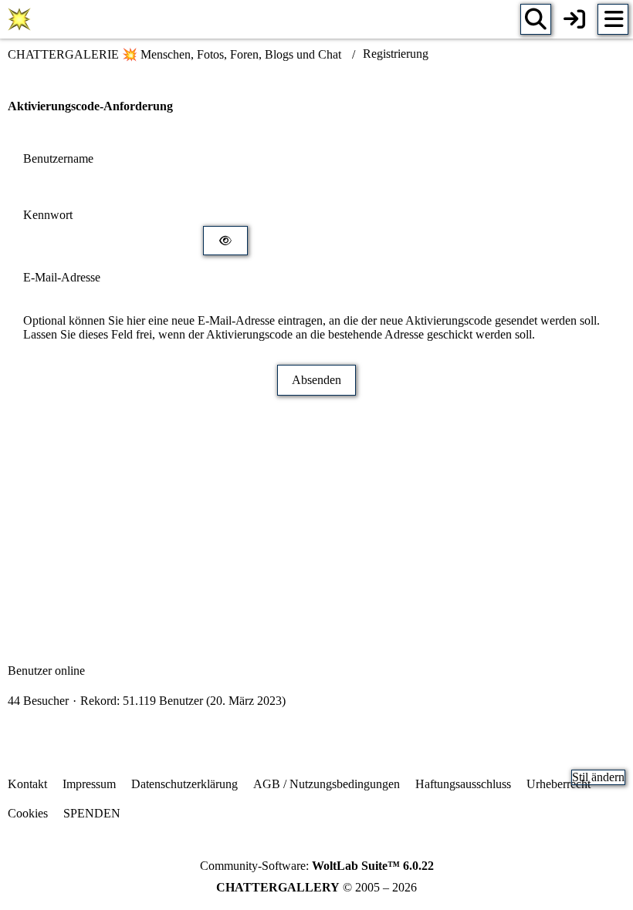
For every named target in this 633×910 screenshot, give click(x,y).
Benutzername (58, 158)
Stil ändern (598, 777)
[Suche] (535, 19)
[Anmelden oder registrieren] (574, 19)
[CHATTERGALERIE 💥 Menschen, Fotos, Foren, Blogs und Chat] (19, 19)
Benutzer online (46, 670)
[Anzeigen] (225, 240)
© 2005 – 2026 (316, 887)
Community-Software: (317, 865)
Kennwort (48, 214)
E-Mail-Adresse (61, 277)
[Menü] (612, 19)
